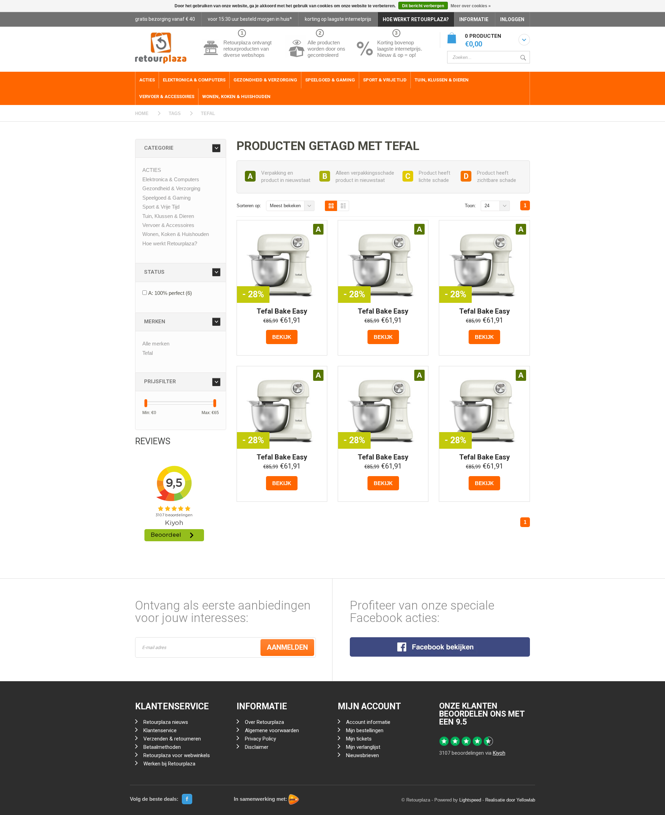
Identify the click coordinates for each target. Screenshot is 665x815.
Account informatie (368, 722)
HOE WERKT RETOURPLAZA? (416, 19)
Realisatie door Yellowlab (510, 800)
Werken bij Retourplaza (169, 764)
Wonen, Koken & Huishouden (236, 96)
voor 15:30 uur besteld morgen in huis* (250, 19)
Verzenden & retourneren (172, 739)
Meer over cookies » (471, 5)
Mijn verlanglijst (363, 747)
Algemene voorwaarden (272, 730)
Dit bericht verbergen (423, 5)
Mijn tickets (359, 739)
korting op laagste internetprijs (338, 19)
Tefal (147, 353)
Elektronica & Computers (194, 79)
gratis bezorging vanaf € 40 (165, 19)
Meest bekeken (285, 205)
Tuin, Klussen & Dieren (442, 79)
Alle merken (155, 344)
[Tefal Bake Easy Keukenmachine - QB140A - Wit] (281, 262)
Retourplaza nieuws (165, 722)
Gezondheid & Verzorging (265, 79)
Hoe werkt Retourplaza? (169, 243)
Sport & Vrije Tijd (385, 79)
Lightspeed (470, 800)
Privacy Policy (260, 739)
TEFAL (208, 113)
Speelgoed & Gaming (330, 79)
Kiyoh (499, 753)
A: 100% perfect (170, 293)
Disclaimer (256, 747)
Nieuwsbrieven (362, 755)
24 (487, 205)
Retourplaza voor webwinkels (176, 755)
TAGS (175, 113)
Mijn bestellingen (364, 730)
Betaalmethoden (162, 747)
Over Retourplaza (264, 722)
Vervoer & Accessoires (166, 96)
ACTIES (147, 79)
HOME (142, 113)
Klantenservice (160, 730)
